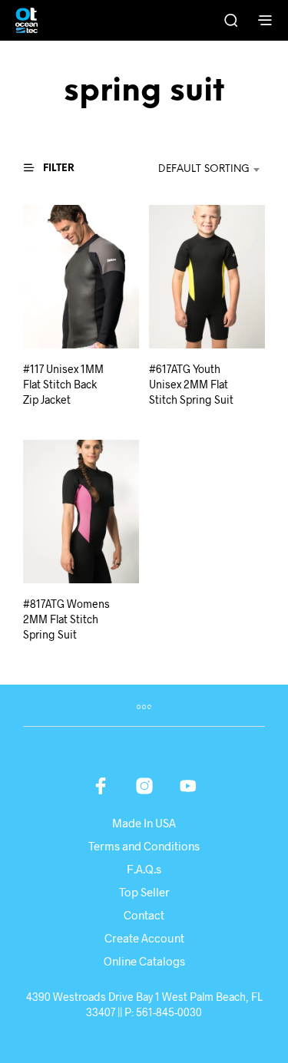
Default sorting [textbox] (204, 169)
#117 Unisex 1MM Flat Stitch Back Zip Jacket (63, 383)
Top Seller (144, 892)
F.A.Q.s (144, 869)
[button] (56, 168)
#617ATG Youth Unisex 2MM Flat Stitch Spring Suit (191, 383)
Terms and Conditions (144, 846)
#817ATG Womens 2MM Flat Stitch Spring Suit (66, 618)
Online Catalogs (144, 961)
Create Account (144, 938)
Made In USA (144, 823)
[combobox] (194, 169)
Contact (144, 915)
